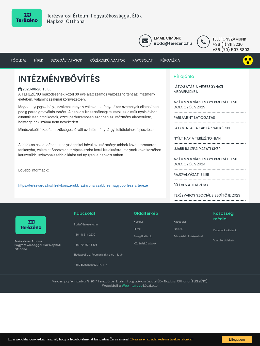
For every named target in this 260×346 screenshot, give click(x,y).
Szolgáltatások (66, 60)
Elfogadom (237, 339)
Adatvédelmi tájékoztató (188, 236)
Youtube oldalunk (223, 240)
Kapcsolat (143, 60)
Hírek (38, 60)
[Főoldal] (27, 18)
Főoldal (18, 60)
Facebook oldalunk (225, 230)
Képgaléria (170, 60)
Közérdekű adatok (107, 60)
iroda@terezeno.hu (173, 43)
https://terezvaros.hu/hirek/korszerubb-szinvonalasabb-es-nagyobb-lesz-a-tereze (83, 185)
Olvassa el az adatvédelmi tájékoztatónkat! (161, 339)
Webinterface (132, 285)
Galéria (178, 229)
